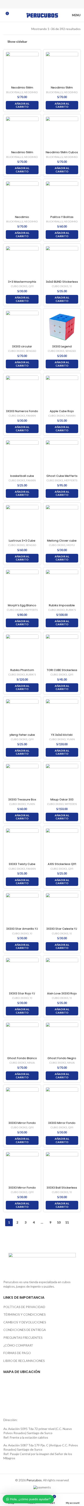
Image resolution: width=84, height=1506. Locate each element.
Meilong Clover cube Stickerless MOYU (62, 542)
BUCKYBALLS (14, 92)
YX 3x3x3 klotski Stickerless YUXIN (62, 736)
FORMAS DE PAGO (17, 1353)
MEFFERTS (70, 480)
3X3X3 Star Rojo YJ (22, 993)
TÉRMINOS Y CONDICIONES (24, 1314)
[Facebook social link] (30, 4)
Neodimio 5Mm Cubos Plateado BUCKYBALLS (62, 153)
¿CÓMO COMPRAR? (18, 1345)
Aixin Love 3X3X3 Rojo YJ (62, 995)
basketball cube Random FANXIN (22, 477)
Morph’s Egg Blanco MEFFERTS (22, 607)
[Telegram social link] (54, 4)
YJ (70, 286)
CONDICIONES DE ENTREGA (24, 1330)
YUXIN (71, 739)
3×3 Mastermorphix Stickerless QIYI (22, 283)
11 (67, 1222)
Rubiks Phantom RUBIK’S (22, 671)
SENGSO (31, 351)
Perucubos (34, 1480)
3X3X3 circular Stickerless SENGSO (22, 348)
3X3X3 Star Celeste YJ (61, 929)
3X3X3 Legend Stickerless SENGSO (62, 348)
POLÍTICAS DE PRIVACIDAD (24, 1307)
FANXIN (31, 415)
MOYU (71, 545)
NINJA (31, 1062)
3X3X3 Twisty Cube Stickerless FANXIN (22, 865)
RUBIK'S (71, 609)
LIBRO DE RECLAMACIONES (24, 1361)
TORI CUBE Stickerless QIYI (62, 671)
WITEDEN (71, 804)
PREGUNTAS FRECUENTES (23, 1337)
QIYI (31, 286)
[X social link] (36, 4)
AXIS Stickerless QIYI (62, 864)
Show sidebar (17, 41)
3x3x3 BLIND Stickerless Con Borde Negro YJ (62, 283)
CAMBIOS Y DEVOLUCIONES (24, 1322)
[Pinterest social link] (42, 4)
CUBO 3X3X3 (19, 286)
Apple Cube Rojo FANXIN (62, 412)
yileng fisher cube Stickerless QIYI (22, 736)
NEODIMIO (31, 92)
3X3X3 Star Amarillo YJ (22, 929)
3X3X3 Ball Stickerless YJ (62, 1189)
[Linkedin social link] (48, 4)
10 (58, 1222)
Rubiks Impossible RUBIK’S (62, 607)
